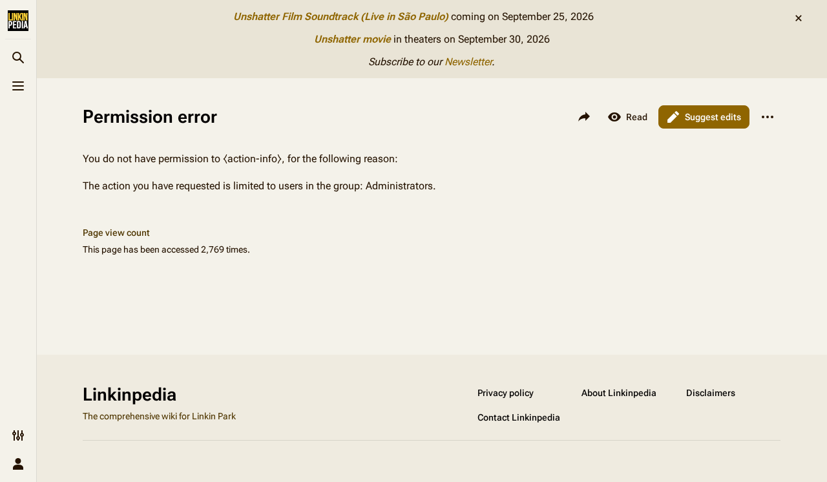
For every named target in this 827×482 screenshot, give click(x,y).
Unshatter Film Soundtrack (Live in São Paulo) (340, 16)
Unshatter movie (352, 39)
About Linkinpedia (618, 393)
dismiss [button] (798, 18)
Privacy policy (505, 393)
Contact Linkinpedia (518, 417)
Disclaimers (710, 393)
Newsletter (468, 62)
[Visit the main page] (18, 21)
